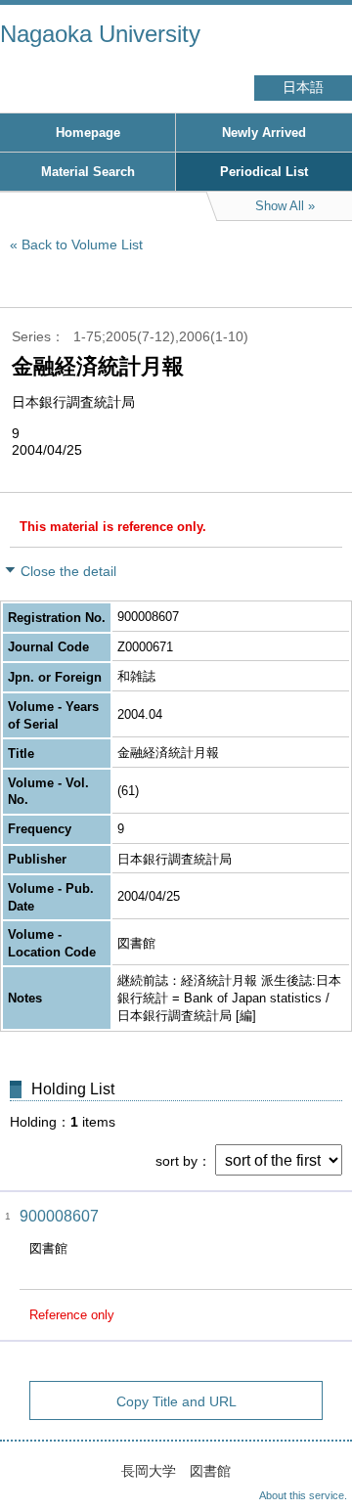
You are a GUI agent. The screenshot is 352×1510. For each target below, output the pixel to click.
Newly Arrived (264, 132)
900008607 (59, 1216)
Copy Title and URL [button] (176, 1401)
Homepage (88, 132)
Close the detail (68, 571)
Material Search (88, 171)
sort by (176, 1161)
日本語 (303, 87)
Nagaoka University (100, 34)
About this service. (303, 1495)
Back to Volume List (82, 244)
